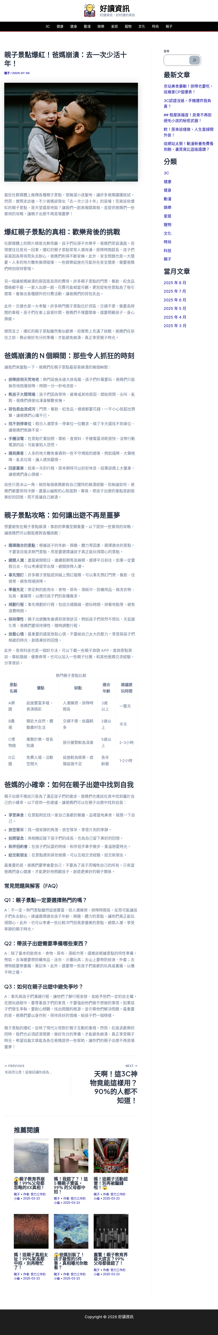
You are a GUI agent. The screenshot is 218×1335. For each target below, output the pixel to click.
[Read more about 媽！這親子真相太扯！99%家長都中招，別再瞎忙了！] (31, 1231)
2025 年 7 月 (175, 291)
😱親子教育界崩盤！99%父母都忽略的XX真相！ (29, 1183)
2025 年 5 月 (175, 308)
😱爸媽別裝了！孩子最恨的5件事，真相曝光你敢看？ (71, 1261)
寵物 (128, 26)
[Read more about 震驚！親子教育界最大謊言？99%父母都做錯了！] (111, 1231)
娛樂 (101, 26)
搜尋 (166, 51)
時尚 (155, 26)
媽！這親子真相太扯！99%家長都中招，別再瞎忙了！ (31, 1261)
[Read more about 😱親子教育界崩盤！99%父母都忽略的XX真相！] (31, 1155)
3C (48, 26)
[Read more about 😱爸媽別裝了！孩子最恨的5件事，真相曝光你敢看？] (71, 1231)
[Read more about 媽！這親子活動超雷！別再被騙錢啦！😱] (111, 1155)
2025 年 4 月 (175, 317)
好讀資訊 (115, 8)
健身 (73, 26)
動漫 (87, 26)
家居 (114, 26)
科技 (167, 250)
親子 (169, 26)
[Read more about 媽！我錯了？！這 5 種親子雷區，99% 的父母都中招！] (71, 1155)
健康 (60, 26)
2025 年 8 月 (175, 283)
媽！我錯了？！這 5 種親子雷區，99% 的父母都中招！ (71, 1185)
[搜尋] (194, 60)
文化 (141, 26)
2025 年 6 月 (175, 300)
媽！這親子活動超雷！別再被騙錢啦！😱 (111, 1183)
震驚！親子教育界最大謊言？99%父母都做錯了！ (111, 1259)
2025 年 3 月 (175, 325)
